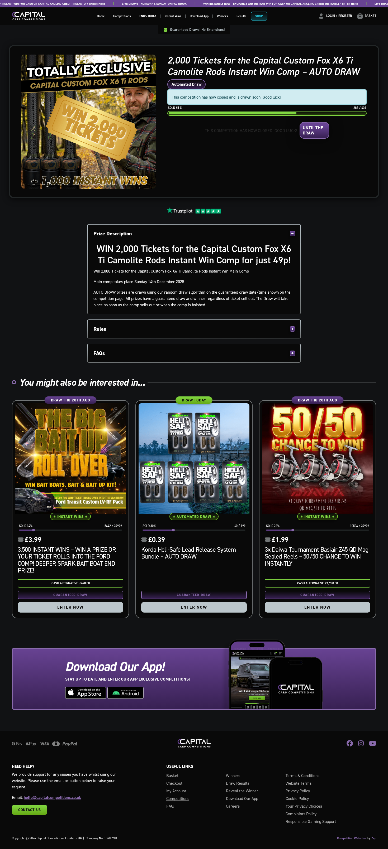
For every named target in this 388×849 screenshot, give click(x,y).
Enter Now (70, 607)
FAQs (99, 353)
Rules (99, 329)
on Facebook (161, 3)
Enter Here (81, 3)
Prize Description (112, 233)
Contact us (29, 809)
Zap (373, 838)
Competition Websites (352, 838)
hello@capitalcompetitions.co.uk (52, 797)
